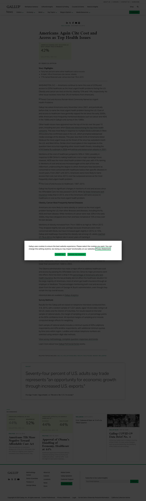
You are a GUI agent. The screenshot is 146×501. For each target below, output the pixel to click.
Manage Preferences (77, 254)
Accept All (60, 254)
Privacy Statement (103, 249)
